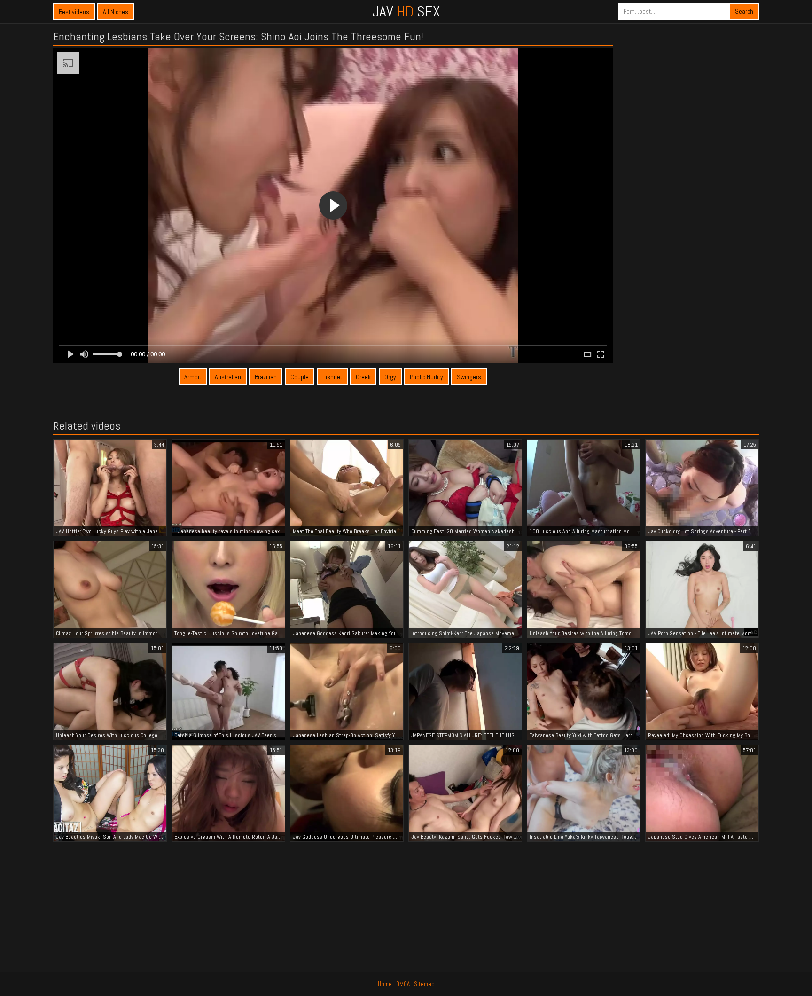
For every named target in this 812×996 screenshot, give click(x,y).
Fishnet (332, 377)
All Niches (115, 12)
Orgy (390, 377)
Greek (363, 377)
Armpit (192, 377)
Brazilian (266, 377)
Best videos (74, 12)
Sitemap (424, 984)
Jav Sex (406, 11)
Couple (299, 377)
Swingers (469, 377)
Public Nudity (426, 377)
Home (385, 984)
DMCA (403, 984)
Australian (228, 377)
